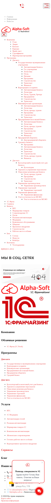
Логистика (28, 72)
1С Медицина (12, 415)
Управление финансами (27, 192)
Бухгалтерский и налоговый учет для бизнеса (25, 384)
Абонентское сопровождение (18, 435)
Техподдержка (18, 245)
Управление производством (29, 183)
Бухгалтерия (29, 167)
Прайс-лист (17, 51)
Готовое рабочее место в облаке (19, 439)
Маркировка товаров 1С (16, 427)
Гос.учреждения (30, 69)
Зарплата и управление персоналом (32, 170)
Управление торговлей (27, 188)
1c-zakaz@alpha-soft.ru (18, 490)
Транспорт (28, 83)
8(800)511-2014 (7, 249)
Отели (14, 215)
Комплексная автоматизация (18, 431)
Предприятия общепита (16, 373)
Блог (8, 233)
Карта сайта (6, 498)
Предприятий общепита (27, 138)
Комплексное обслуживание (23, 222)
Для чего (15, 160)
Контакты (11, 243)
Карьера (15, 49)
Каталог (15, 46)
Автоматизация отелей (16, 419)
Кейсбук (15, 240)
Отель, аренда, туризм (32, 110)
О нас (14, 42)
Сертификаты (17, 53)
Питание (27, 76)
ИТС (14, 208)
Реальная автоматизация (22, 217)
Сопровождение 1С (20, 213)
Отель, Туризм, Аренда (33, 94)
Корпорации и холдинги (27, 87)
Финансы (27, 85)
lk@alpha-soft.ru (15, 492)
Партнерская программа (22, 56)
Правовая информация (10, 501)
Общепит (16, 224)
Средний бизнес (13, 375)
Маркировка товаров (20, 211)
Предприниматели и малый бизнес (31, 119)
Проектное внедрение (21, 227)
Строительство (30, 81)
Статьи (15, 236)
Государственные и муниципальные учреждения (26, 364)
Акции (15, 44)
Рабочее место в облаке (21, 231)
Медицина (16, 220)
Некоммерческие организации (30, 103)
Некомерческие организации (18, 368)
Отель (26, 74)
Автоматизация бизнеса (33, 67)
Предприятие (29, 97)
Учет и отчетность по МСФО (30, 197)
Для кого (15, 60)
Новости (15, 238)
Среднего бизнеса (25, 142)
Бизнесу (10, 206)
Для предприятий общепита (35, 140)
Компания (11, 40)
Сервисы (10, 204)
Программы (11, 58)
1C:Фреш (10, 201)
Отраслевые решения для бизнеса (31, 172)
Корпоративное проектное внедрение (22, 444)
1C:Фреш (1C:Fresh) (15, 346)
